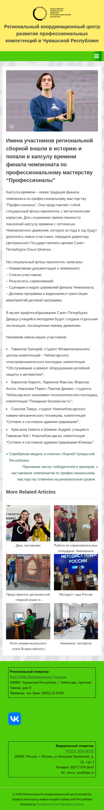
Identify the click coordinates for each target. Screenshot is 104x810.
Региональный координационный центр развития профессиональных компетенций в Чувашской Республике (52, 34)
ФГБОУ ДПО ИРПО (80, 751)
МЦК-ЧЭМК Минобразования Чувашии (38, 677)
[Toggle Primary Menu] (97, 56)
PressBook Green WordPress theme (60, 804)
